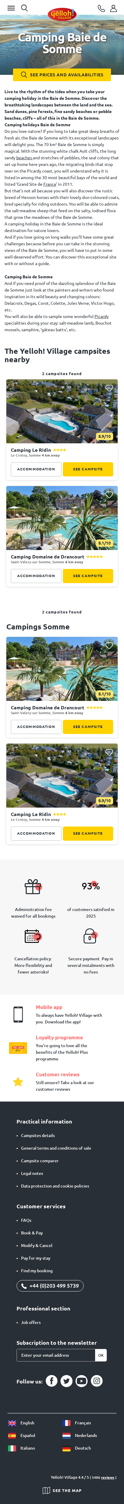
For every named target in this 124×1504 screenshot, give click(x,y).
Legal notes (32, 1173)
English (27, 1422)
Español (27, 1435)
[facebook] (51, 1381)
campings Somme (38, 626)
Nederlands (85, 1435)
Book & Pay (32, 1232)
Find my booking (37, 1270)
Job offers (31, 1322)
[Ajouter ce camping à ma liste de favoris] (109, 388)
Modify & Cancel (36, 1245)
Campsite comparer (40, 1160)
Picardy (102, 316)
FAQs (26, 1220)
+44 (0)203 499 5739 (53, 1285)
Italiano (27, 1448)
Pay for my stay (35, 1258)
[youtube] (82, 1381)
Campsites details (38, 1135)
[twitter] (66, 1381)
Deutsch (82, 1448)
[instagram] (97, 1381)
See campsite (88, 469)
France (49, 184)
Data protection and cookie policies (55, 1186)
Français (82, 1422)
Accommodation (36, 469)
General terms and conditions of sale (56, 1148)
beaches (24, 157)
